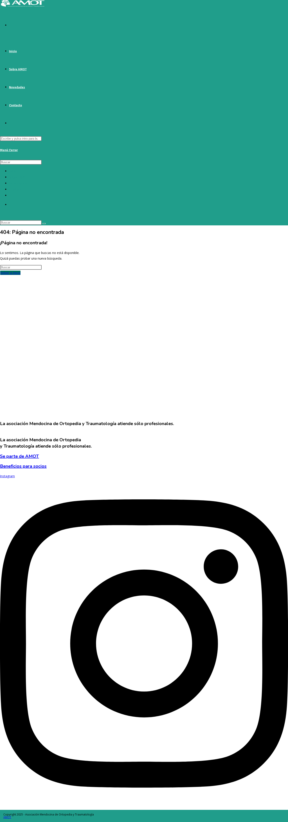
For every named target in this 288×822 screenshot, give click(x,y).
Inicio (13, 171)
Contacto (16, 189)
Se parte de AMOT (19, 456)
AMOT (7, 817)
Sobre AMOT (19, 177)
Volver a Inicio (10, 273)
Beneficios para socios (23, 466)
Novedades (18, 183)
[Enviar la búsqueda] (44, 223)
